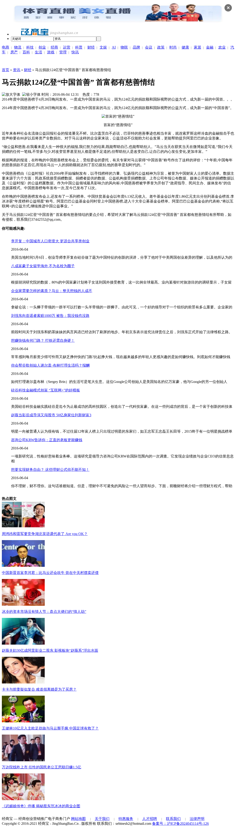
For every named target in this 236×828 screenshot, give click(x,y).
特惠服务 (125, 819)
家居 (197, 47)
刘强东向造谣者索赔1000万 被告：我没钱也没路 (50, 316)
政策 (161, 47)
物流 (17, 47)
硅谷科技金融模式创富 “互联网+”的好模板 (45, 390)
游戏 (50, 52)
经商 (54, 47)
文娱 (103, 47)
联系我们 (173, 819)
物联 (124, 47)
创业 (42, 47)
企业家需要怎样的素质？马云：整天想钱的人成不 (51, 291)
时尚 (173, 47)
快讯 (75, 52)
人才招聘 (149, 819)
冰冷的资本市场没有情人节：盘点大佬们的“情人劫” (44, 612)
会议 (148, 47)
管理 (63, 52)
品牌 (136, 47)
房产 (14, 52)
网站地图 (78, 819)
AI (114, 47)
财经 (91, 47)
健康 (185, 47)
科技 (30, 47)
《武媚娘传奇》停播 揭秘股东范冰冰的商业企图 (41, 806)
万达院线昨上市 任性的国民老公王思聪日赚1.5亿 (41, 767)
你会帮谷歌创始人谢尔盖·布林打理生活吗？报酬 (50, 365)
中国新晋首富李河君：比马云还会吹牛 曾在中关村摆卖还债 (50, 573)
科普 (79, 47)
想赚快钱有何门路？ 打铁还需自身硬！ (43, 340)
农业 (222, 47)
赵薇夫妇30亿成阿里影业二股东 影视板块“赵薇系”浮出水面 (50, 650)
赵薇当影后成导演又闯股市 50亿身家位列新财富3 (51, 415)
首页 (5, 70)
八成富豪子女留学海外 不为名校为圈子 (43, 266)
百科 (26, 52)
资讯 (16, 70)
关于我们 (102, 819)
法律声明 (197, 819)
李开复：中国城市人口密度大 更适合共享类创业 (50, 241)
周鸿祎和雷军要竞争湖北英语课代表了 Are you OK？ (45, 534)
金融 (209, 47)
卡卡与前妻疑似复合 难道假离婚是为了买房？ (39, 689)
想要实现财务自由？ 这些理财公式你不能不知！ (50, 470)
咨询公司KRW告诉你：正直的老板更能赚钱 (46, 440)
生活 (38, 52)
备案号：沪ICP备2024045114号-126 (180, 823)
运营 (66, 47)
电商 (5, 47)
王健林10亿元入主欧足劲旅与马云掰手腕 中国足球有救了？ (50, 728)
